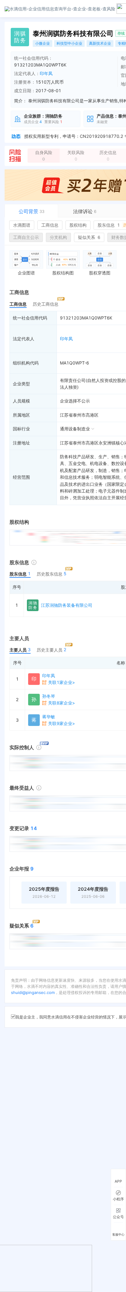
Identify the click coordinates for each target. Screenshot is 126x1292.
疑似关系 (89, 237)
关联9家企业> (61, 723)
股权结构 (78, 225)
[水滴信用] (60, 8)
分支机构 (58, 237)
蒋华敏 (48, 716)
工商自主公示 (26, 237)
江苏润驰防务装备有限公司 (66, 605)
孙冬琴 (48, 696)
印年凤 (46, 73)
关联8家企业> (61, 702)
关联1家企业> (61, 682)
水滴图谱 (21, 225)
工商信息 (49, 225)
